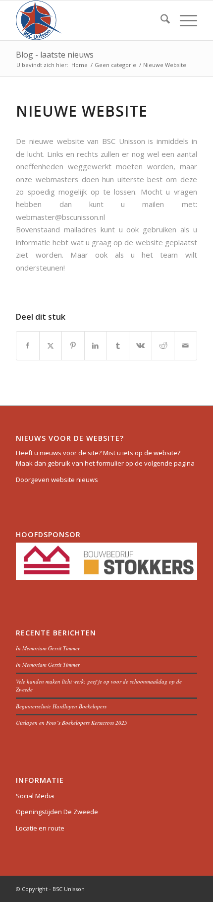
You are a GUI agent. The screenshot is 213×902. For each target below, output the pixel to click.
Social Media (35, 795)
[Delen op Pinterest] (73, 345)
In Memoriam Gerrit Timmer (48, 648)
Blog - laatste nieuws (55, 54)
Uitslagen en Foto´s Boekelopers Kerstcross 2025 (71, 722)
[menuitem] (160, 20)
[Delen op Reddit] (163, 345)
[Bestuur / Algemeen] (88, 20)
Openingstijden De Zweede (57, 811)
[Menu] (183, 20)
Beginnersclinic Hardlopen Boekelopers (61, 706)
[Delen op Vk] (140, 345)
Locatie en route (40, 828)
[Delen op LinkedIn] (95, 345)
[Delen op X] (50, 345)
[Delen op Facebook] (27, 345)
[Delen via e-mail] (185, 345)
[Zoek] (160, 20)
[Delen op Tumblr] (118, 345)
